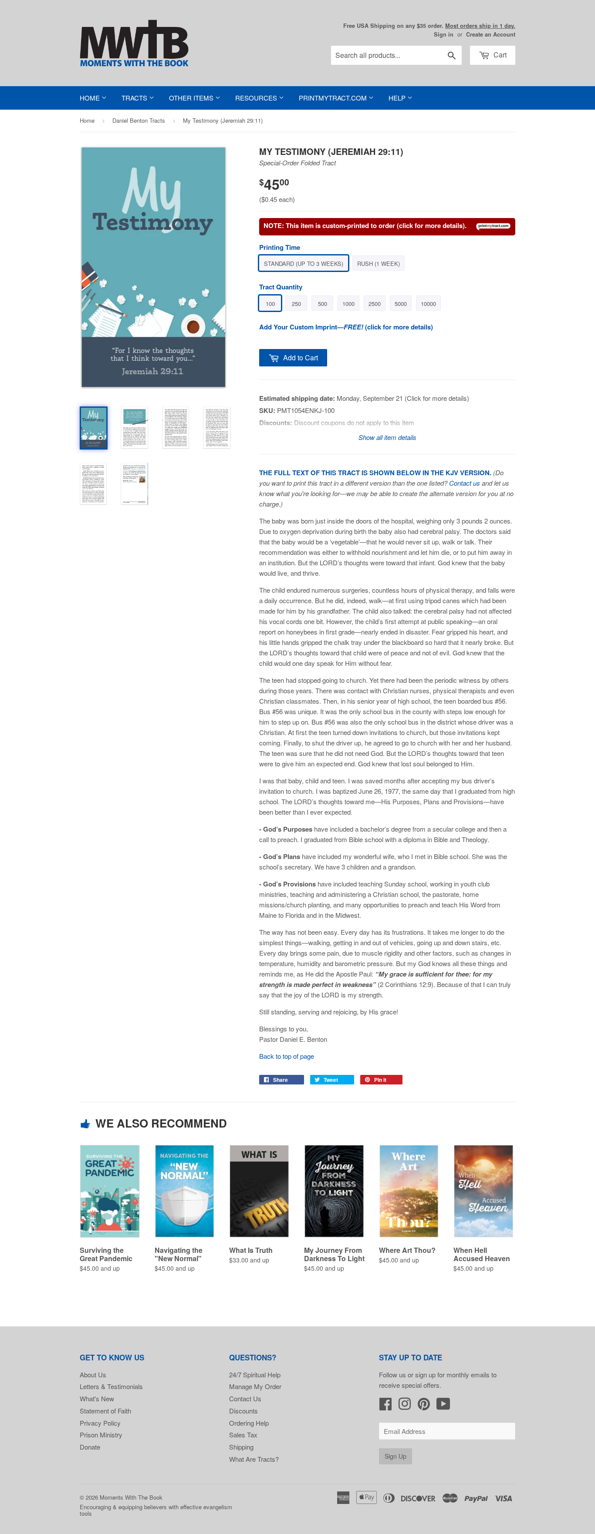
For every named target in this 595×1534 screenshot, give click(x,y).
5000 (401, 303)
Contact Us (245, 1398)
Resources (257, 97)
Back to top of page (286, 1056)
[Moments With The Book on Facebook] (385, 1406)
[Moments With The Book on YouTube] (443, 1406)
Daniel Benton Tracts (138, 120)
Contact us (464, 482)
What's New (97, 1398)
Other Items (192, 97)
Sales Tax (243, 1434)
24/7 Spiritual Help (255, 1374)
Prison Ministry (101, 1434)
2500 (374, 303)
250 (296, 303)
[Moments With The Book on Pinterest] (423, 1406)
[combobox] (396, 55)
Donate (90, 1446)
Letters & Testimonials (111, 1386)
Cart (499, 55)
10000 (428, 303)
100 (270, 303)
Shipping (241, 1446)
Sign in (443, 34)
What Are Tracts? (254, 1459)
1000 (348, 303)
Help (398, 97)
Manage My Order (255, 1386)
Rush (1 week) (378, 263)
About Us (93, 1374)
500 (322, 303)
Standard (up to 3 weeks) (303, 263)
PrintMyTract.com (333, 97)
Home (90, 97)
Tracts (135, 97)
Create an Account (490, 34)
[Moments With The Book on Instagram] (404, 1406)
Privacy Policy (100, 1422)
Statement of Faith (105, 1410)
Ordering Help (249, 1422)
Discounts (243, 1410)
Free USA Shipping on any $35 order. (429, 26)
